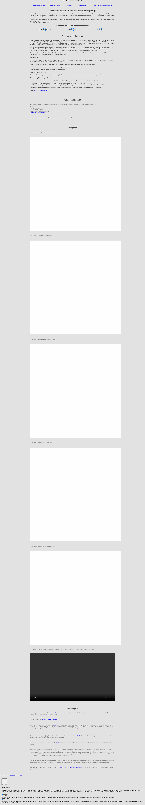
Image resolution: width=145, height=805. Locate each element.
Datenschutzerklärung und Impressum (102, 5)
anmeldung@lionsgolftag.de (41, 90)
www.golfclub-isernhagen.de (37, 112)
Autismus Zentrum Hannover (49, 719)
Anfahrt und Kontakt (54, 5)
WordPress (12, 775)
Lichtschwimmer (57, 713)
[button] (72, 31)
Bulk (21, 775)
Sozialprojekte (82, 5)
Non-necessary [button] (5, 798)
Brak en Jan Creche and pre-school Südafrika (71, 767)
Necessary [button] (4, 793)
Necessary (5, 794)
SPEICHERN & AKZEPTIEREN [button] (10, 802)
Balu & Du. (58, 743)
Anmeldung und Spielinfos (39, 5)
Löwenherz (57, 725)
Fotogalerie (69, 5)
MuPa (78, 736)
